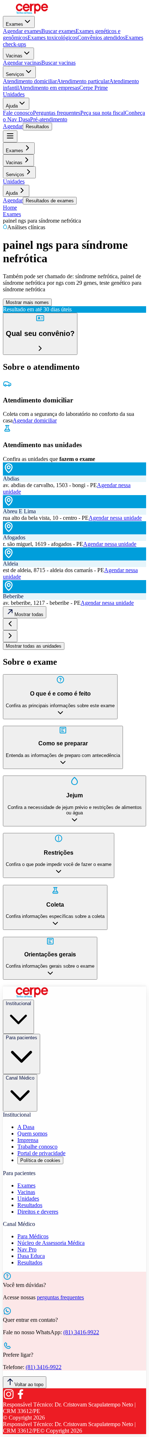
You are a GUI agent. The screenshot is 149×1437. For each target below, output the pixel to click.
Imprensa (27, 1140)
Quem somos (32, 1133)
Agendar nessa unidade (115, 518)
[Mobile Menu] (10, 136)
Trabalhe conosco (37, 1146)
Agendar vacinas (22, 63)
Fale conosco (18, 113)
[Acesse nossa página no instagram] (8, 1398)
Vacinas (14, 55)
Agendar (13, 126)
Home (10, 208)
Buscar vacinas (58, 63)
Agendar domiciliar (35, 420)
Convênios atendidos (101, 38)
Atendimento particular (83, 81)
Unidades (14, 94)
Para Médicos (32, 1236)
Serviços (15, 74)
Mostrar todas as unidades (33, 646)
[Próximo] (10, 636)
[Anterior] (10, 624)
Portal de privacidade (41, 1153)
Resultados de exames (50, 200)
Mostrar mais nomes (27, 302)
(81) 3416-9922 (81, 1332)
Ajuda (12, 106)
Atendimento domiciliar (30, 81)
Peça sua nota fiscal (102, 113)
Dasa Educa (31, 1256)
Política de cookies (40, 1160)
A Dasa (25, 1127)
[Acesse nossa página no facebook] (20, 1398)
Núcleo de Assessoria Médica (51, 1243)
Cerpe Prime (93, 88)
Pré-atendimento (48, 119)
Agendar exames (22, 31)
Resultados (37, 126)
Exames (14, 24)
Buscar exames (58, 31)
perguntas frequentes (60, 1297)
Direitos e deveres (37, 1212)
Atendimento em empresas (49, 88)
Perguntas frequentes (56, 113)
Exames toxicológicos (52, 38)
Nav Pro (27, 1249)
